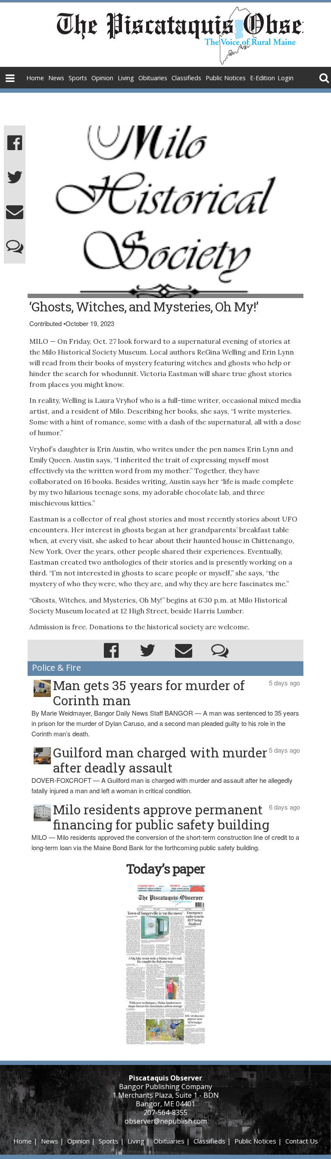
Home (35, 78)
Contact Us (301, 1141)
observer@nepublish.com (166, 1121)
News (56, 78)
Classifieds (186, 78)
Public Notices (226, 78)
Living (126, 78)
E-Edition (262, 78)
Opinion (102, 78)
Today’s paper (165, 868)
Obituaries (152, 78)
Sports (78, 78)
